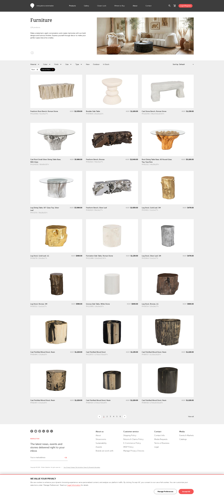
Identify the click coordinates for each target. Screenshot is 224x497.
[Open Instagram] (47, 431)
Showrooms (101, 439)
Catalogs (183, 439)
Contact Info (159, 435)
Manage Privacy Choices (133, 451)
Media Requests (160, 439)
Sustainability (101, 443)
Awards (99, 447)
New (87, 64)
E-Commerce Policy (132, 443)
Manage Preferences (165, 491)
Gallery (86, 6)
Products (72, 6)
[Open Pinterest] (39, 431)
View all (191, 416)
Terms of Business (161, 443)
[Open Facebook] (31, 431)
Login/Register (185, 6)
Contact (148, 6)
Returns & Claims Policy (133, 439)
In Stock (106, 64)
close (37, 69)
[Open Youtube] (35, 431)
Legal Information (73, 485)
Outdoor (96, 64)
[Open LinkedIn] (43, 431)
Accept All (186, 491)
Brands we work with (104, 451)
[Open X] (51, 431)
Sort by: (176, 64)
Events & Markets (186, 435)
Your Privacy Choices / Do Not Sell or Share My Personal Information (82, 467)
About (135, 6)
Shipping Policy (129, 435)
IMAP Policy (128, 447)
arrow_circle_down (32, 53)
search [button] (169, 5)
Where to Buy (119, 6)
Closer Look (101, 6)
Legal (156, 447)
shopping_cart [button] (174, 5)
